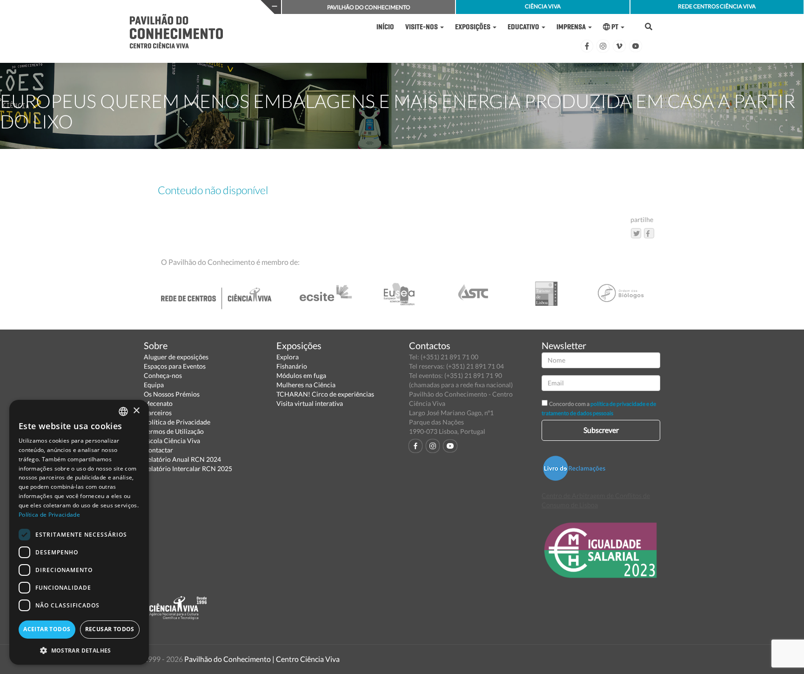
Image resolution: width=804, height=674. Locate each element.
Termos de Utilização (174, 431)
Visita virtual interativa (309, 403)
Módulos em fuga (301, 375)
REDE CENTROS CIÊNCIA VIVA (717, 6)
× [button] (136, 410)
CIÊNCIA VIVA (543, 6)
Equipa (154, 385)
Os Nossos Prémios (172, 394)
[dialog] (79, 532)
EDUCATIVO (524, 27)
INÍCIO (385, 27)
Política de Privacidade (177, 422)
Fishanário (291, 366)
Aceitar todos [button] (46, 629)
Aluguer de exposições (176, 357)
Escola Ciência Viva (172, 441)
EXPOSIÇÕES (473, 27)
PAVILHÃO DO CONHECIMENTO (368, 7)
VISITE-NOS (422, 27)
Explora (287, 357)
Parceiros (158, 413)
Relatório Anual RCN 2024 (182, 459)
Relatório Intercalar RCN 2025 (188, 468)
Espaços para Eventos (175, 366)
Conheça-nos (163, 375)
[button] (79, 650)
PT (615, 27)
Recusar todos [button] (109, 629)
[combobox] (123, 411)
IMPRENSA (571, 27)
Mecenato (158, 403)
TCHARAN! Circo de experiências (325, 394)
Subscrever (601, 429)
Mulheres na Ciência (305, 385)
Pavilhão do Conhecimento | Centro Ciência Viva (262, 658)
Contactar (158, 450)
